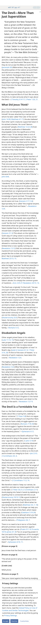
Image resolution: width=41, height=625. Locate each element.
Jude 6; (14, 350)
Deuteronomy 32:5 (9, 317)
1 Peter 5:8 (21, 416)
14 (28, 480)
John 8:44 (5, 176)
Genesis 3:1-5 (7, 233)
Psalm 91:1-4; (26, 529)
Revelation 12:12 (8, 248)
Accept (5, 621)
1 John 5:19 (28, 441)
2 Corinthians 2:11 (30, 490)
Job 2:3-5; (33, 453)
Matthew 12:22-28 (25, 127)
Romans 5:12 (14, 328)
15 (15, 258)
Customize (24, 621)
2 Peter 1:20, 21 (31, 99)
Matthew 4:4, (28, 505)
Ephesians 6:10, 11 (15, 542)
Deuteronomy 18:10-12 (11, 497)
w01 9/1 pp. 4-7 (14, 7)
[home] (3, 2)
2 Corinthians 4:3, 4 (9, 456)
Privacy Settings (10, 615)
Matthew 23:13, (8, 258)
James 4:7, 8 (11, 532)
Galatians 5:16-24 (28, 512)
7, (34, 505)
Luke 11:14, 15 (7, 340)
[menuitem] (3, 2)
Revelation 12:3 (8, 367)
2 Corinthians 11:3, (19, 480)
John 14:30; (6, 119)
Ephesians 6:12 (28, 431)
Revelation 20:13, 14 (31, 283)
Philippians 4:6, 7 (23, 520)
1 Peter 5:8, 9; (17, 490)
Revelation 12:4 (15, 357)
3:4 (31, 201)
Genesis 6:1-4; (22, 350)
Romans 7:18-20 (27, 424)
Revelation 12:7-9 (26, 401)
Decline (14, 621)
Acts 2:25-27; (18, 283)
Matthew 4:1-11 (17, 119)
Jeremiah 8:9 (7, 67)
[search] (38, 2)
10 (36, 505)
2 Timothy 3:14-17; (18, 99)
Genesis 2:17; (24, 201)
